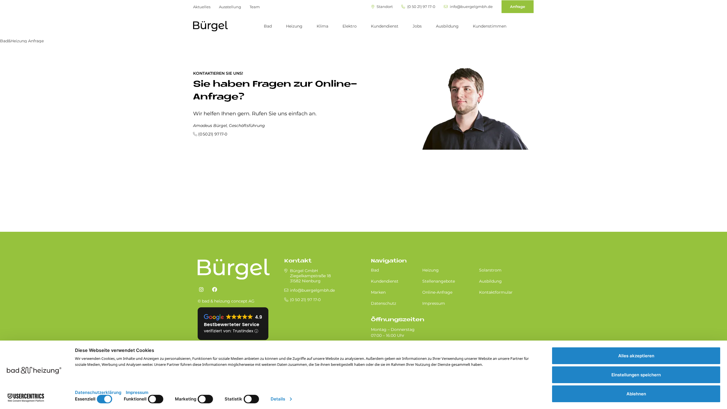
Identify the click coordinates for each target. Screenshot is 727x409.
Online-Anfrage (437, 292)
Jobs (417, 26)
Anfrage (517, 6)
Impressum (433, 303)
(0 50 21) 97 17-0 (420, 7)
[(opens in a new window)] (201, 290)
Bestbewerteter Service (231, 324)
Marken (378, 292)
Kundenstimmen (489, 26)
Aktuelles (201, 7)
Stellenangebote (438, 281)
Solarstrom (490, 270)
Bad (268, 26)
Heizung (294, 26)
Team (255, 7)
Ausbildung (447, 26)
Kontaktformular (496, 292)
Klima (322, 26)
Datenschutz (383, 303)
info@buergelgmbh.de (471, 7)
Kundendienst (384, 26)
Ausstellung (230, 7)
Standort (384, 7)
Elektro (349, 26)
